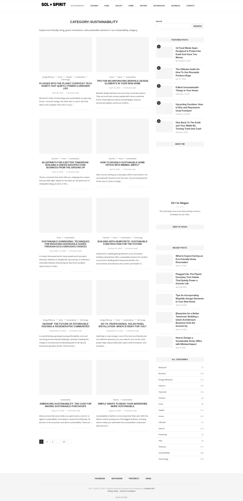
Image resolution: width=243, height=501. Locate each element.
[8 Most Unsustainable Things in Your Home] (164, 91)
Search (159, 21)
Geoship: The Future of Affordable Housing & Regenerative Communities (66, 325)
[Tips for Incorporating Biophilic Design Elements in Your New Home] (122, 54)
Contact (190, 6)
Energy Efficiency (181, 379)
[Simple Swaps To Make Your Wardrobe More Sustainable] (122, 377)
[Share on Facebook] (64, 110)
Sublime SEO (149, 488)
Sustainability (77, 6)
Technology (159, 6)
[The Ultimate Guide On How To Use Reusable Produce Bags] (164, 73)
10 (64, 442)
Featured (181, 392)
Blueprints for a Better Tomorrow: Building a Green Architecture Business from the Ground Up (65, 165)
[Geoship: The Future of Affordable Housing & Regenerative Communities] (65, 297)
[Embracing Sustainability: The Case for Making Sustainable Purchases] (65, 377)
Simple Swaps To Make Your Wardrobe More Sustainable (122, 405)
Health (118, 6)
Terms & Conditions (128, 491)
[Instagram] (180, 235)
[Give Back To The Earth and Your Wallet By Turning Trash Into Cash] (164, 126)
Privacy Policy (113, 491)
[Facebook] (199, 17)
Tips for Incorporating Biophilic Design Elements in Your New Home (122, 82)
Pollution (181, 446)
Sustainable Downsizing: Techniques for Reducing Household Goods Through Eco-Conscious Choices (65, 244)
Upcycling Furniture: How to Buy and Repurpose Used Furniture (189, 107)
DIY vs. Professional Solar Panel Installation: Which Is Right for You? (123, 325)
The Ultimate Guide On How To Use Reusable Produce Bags (188, 72)
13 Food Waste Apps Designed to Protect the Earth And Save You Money (188, 53)
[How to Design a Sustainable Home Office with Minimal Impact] (122, 136)
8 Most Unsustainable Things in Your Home (187, 89)
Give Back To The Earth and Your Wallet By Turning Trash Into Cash (188, 125)
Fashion (94, 6)
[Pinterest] (182, 235)
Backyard (181, 367)
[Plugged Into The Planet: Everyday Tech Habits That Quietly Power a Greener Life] (65, 54)
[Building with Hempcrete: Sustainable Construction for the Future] (122, 215)
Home (131, 6)
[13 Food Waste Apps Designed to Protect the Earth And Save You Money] (164, 52)
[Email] (184, 235)
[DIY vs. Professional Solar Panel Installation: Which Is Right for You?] (122, 297)
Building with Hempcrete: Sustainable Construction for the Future (123, 242)
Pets (181, 440)
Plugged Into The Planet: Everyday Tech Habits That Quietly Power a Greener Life (65, 86)
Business (175, 6)
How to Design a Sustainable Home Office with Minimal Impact (122, 163)
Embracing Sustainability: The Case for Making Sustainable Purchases (65, 405)
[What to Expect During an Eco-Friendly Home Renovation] (164, 260)
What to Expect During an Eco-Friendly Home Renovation (189, 259)
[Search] (202, 5)
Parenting (181, 434)
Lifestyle (181, 422)
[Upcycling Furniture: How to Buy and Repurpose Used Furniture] (164, 108)
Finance (181, 398)
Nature (143, 6)
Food (106, 6)
